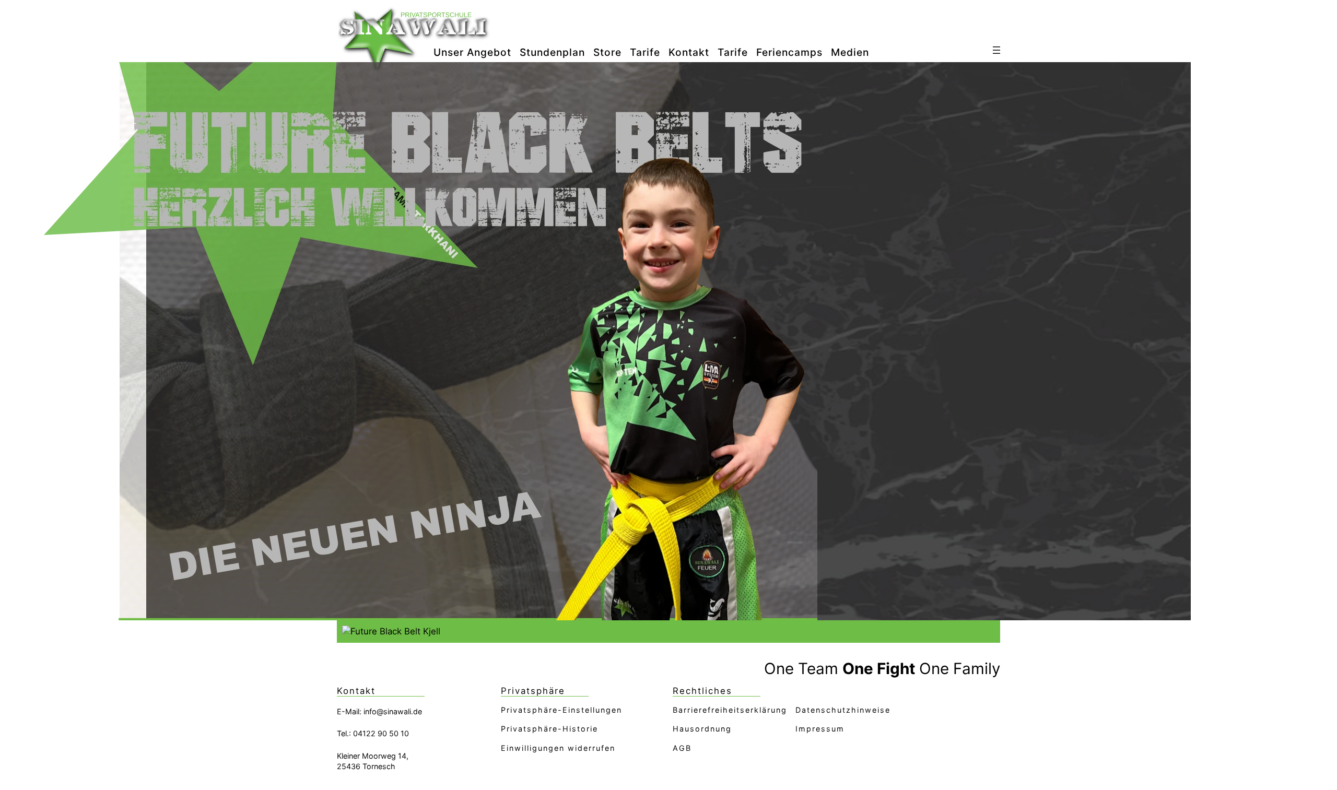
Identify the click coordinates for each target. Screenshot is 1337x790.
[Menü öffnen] (996, 50)
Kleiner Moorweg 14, (372, 755)
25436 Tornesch (366, 766)
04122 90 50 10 (381, 733)
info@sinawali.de (392, 711)
